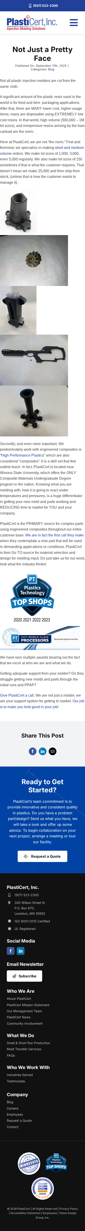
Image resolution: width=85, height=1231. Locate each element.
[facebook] (11, 951)
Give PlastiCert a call (17, 695)
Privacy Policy (68, 1208)
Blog (51, 69)
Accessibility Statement (25, 1213)
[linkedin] (20, 951)
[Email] (53, 751)
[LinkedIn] (43, 751)
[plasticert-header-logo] (32, 16)
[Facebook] (33, 751)
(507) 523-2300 (27, 895)
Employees (50, 1213)
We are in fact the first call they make (54, 535)
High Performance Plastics (22, 455)
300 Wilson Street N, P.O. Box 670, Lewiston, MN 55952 (30, 908)
